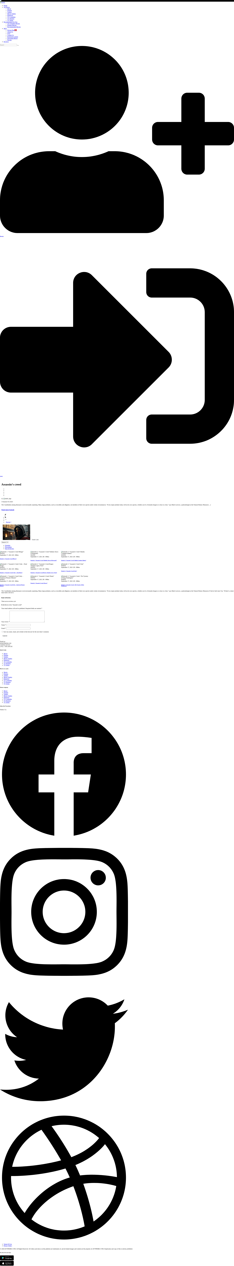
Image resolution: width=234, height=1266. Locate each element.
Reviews (6, 41)
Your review (5, 622)
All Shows (7, 7)
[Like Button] (5, 519)
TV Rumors (10, 18)
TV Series (10, 20)
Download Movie (12, 38)
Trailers (9, 12)
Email (3, 628)
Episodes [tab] (7, 545)
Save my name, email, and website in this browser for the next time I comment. (26, 632)
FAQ (8, 33)
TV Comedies (11, 17)
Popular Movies (11, 25)
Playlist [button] (8, 522)
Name (3, 625)
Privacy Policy (8, 1246)
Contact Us (10, 35)
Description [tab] (8, 547)
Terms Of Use (8, 1244)
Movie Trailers (11, 14)
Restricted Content (12, 37)
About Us (10, 32)
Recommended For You (10, 22)
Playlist (9, 40)
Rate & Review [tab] (9, 548)
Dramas (9, 10)
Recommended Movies (14, 27)
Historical (10, 15)
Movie (9, 9)
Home (5, 5)
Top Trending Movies (13, 23)
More (5, 28)
